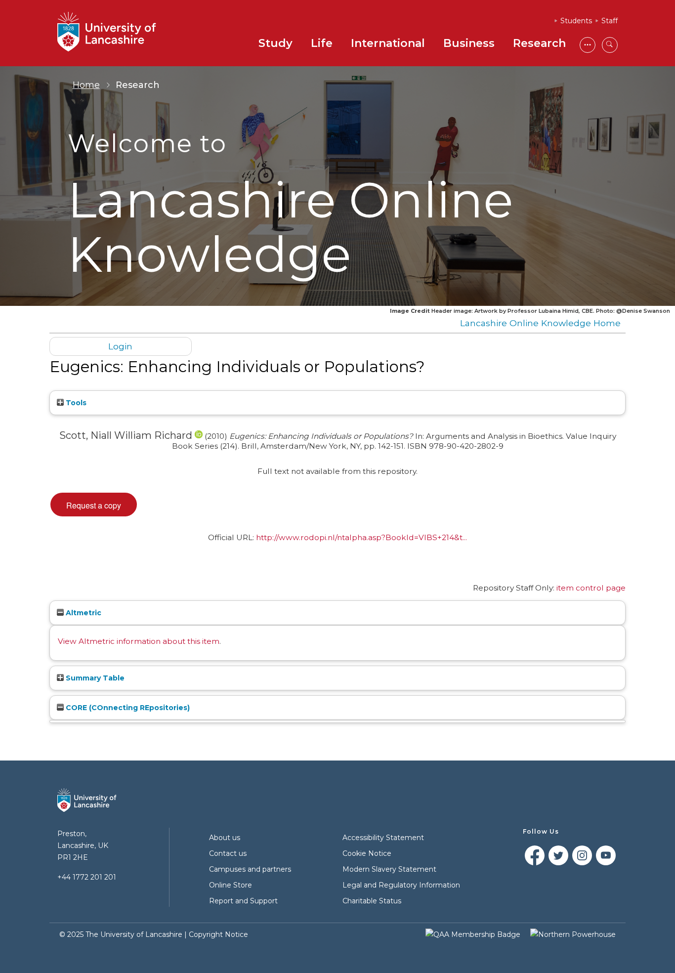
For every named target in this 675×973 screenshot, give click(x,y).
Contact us (228, 853)
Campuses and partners (250, 869)
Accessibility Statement (383, 837)
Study (275, 43)
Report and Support (243, 900)
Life (322, 43)
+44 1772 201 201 (86, 877)
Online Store (230, 885)
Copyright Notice (218, 934)
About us (224, 837)
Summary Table (94, 678)
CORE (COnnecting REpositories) (127, 707)
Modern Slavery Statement (389, 869)
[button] (93, 504)
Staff (609, 20)
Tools (75, 402)
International (388, 43)
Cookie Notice (366, 853)
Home (86, 85)
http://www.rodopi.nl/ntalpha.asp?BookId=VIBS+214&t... (361, 537)
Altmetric (82, 612)
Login (120, 346)
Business (469, 43)
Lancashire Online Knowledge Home (540, 323)
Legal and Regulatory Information (401, 885)
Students (576, 20)
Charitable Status (371, 900)
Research (539, 43)
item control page (591, 587)
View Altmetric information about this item (138, 641)
